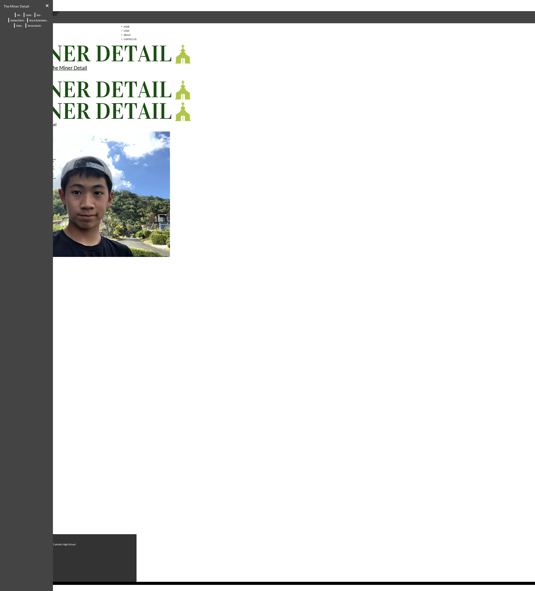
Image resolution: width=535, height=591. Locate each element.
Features (20, 25)
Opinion (29, 15)
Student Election (18, 20)
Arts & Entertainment (39, 20)
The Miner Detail (16, 6)
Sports (40, 15)
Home (127, 26)
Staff (126, 30)
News (20, 15)
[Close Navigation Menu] (47, 5)
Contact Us (130, 39)
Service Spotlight (36, 25)
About (127, 35)
